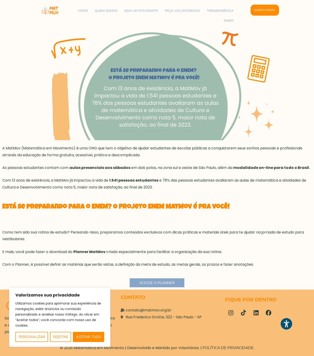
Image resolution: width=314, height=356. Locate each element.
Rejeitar (60, 337)
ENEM (229, 20)
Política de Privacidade (228, 347)
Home (83, 10)
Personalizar (32, 337)
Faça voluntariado (182, 10)
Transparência (220, 10)
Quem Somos (106, 10)
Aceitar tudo (88, 337)
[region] (59, 317)
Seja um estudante (141, 10)
